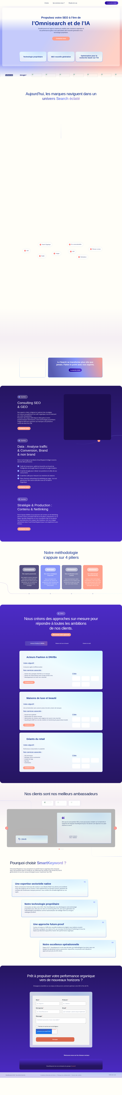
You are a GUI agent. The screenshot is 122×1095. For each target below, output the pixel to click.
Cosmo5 (73, 1066)
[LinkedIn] (101, 1055)
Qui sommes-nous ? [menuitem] (59, 3)
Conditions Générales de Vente (48, 1075)
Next (115, 828)
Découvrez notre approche (61, 634)
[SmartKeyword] (9, 3)
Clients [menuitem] (46, 3)
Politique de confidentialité (63, 1075)
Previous (6, 828)
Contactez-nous (111, 3)
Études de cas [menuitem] (73, 3)
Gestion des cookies (76, 1075)
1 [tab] (59, 849)
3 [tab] (62, 849)
